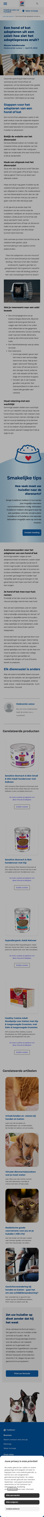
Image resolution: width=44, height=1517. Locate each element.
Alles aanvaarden (13, 1495)
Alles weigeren (12, 1502)
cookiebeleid (12, 1489)
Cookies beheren (13, 1509)
